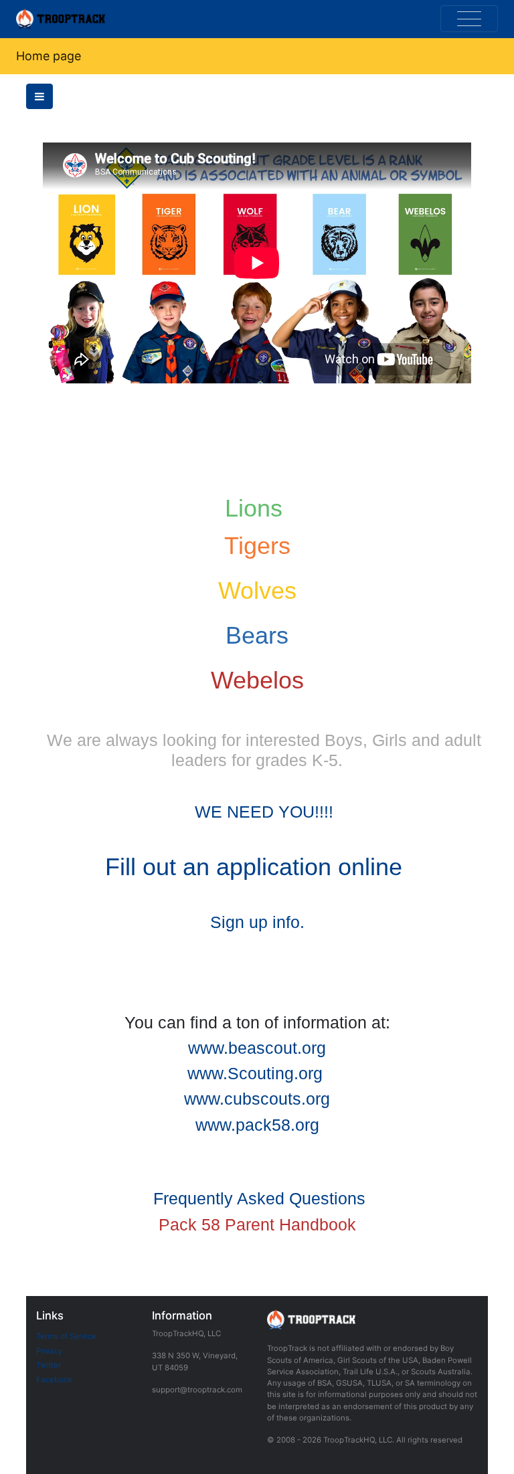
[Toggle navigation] (469, 18)
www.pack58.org (257, 1124)
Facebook (54, 1379)
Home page (48, 56)
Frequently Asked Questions (259, 1198)
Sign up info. (257, 922)
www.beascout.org (257, 1047)
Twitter (48, 1365)
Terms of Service (66, 1336)
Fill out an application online (253, 867)
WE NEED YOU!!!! (264, 811)
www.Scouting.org (255, 1073)
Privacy (49, 1351)
